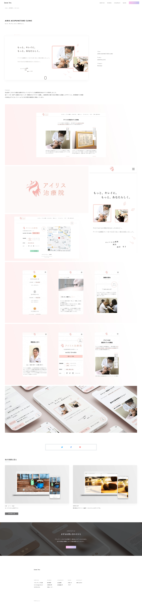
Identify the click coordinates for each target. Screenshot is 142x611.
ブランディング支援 (38, 582)
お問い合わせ (79, 582)
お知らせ (70, 582)
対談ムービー (50, 587)
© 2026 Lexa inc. (37, 600)
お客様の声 (49, 584)
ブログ (69, 584)
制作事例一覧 (11, 513)
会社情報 (59, 582)
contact (134, 2)
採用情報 (59, 584)
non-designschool (38, 584)
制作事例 (49, 582)
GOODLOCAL (37, 587)
